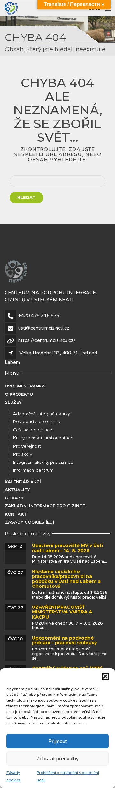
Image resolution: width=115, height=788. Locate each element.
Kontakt (16, 514)
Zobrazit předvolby (57, 759)
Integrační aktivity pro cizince (43, 462)
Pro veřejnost (27, 446)
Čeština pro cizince (32, 429)
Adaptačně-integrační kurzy (41, 413)
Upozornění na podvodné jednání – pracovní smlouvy (64, 640)
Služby (13, 402)
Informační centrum (33, 470)
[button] (105, 676)
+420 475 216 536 (38, 316)
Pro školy (22, 453)
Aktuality (17, 489)
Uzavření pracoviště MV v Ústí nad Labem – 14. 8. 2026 (67, 548)
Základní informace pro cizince (45, 505)
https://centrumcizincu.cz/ (47, 340)
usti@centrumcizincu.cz (43, 328)
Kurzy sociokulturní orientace (43, 437)
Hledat (26, 197)
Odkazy (14, 497)
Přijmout (57, 741)
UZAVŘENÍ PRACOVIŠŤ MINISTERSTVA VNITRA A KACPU (62, 612)
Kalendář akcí (23, 481)
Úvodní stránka (25, 385)
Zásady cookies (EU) (29, 521)
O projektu (19, 394)
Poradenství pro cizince (37, 421)
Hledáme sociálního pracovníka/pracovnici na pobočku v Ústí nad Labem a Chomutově (66, 579)
